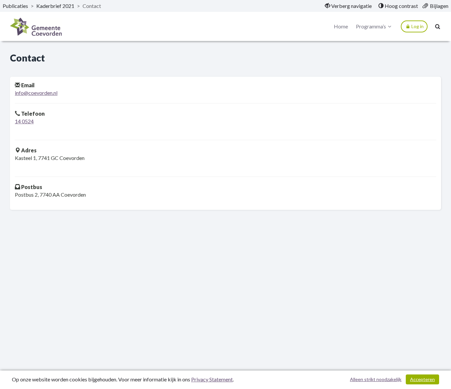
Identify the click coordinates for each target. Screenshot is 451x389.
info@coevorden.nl (36, 93)
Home (341, 26)
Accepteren (422, 379)
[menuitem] (348, 6)
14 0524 (24, 121)
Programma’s (371, 26)
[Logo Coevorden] (36, 26)
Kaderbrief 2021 (55, 6)
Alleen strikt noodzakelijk (375, 379)
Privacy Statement (212, 379)
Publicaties (15, 6)
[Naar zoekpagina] (438, 26)
